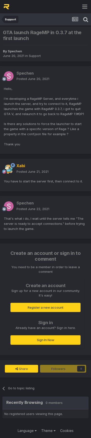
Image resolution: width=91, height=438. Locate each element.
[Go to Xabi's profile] (9, 169)
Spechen (15, 51)
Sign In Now (45, 340)
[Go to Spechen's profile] (9, 76)
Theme (47, 431)
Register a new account (45, 307)
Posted (33, 79)
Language (26, 431)
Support (35, 56)
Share (23, 369)
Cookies (67, 431)
